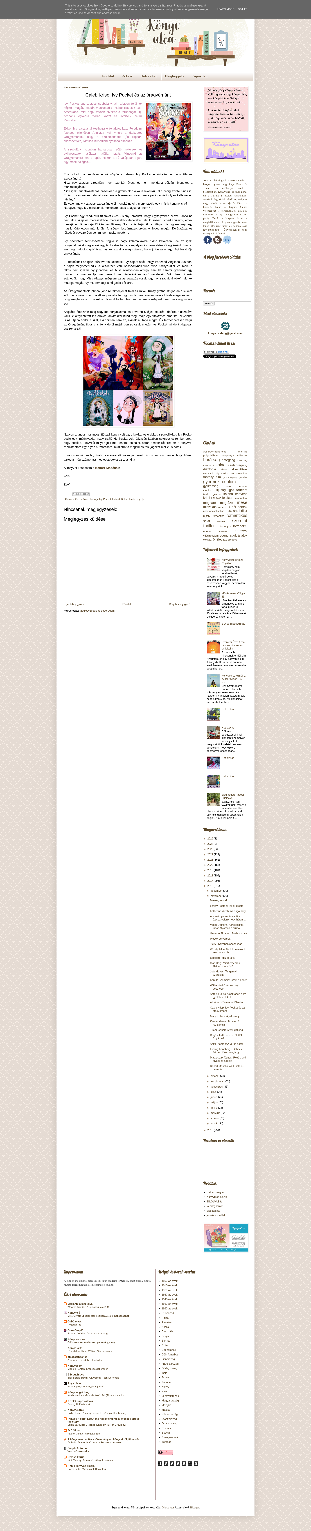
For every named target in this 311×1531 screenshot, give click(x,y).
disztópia (209, 469)
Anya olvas (74, 1383)
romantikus (236, 515)
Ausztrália (167, 1331)
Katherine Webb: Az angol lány (228, 911)
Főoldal (108, 76)
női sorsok (239, 507)
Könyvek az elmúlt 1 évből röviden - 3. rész (233, 679)
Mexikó (166, 1409)
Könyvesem (74, 1365)
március (216, 1112)
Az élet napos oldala (80, 1401)
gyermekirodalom (219, 481)
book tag (241, 460)
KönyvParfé (74, 1348)
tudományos (224, 526)
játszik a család (216, 1215)
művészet (224, 507)
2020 (210, 864)
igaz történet (237, 490)
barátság (211, 459)
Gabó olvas (74, 1321)
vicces (241, 530)
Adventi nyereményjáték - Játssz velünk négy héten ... (228, 918)
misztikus (210, 507)
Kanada (166, 1382)
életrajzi (207, 539)
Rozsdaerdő (74, 1324)
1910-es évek (170, 1285)
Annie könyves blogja (80, 1465)
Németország (170, 1414)
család (219, 464)
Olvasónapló (75, 1330)
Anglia (165, 1326)
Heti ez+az (149, 76)
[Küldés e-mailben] (74, 494)
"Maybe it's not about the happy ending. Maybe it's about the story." (103, 1420)
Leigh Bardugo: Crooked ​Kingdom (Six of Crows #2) (97, 1424)
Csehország (169, 1349)
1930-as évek (170, 1294)
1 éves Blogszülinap (233, 623)
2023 (210, 848)
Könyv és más (76, 1339)
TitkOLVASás (214, 1201)
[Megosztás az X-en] (81, 494)
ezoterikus (241, 473)
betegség (228, 460)
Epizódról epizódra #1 (222, 957)
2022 (210, 854)
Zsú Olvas (73, 1430)
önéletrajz (220, 539)
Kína (164, 1391)
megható (209, 503)
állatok (242, 535)
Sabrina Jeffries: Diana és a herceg (87, 1333)
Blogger (194, 1507)
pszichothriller (237, 511)
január (214, 1123)
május (214, 1102)
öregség (232, 539)
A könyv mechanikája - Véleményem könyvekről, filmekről (103, 1439)
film (218, 477)
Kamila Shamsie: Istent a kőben (228, 979)
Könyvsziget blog (78, 1392)
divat (224, 469)
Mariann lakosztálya (80, 1303)
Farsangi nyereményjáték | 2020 (85, 1386)
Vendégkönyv (215, 1206)
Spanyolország (170, 1437)
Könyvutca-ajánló (217, 1196)
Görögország (169, 1368)
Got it (242, 9)
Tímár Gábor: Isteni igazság (226, 1029)
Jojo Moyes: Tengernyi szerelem (223, 973)
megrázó (226, 503)
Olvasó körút (75, 1456)
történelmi (240, 526)
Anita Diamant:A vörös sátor (226, 1043)
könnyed (216, 497)
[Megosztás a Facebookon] (84, 494)
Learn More (225, 9)
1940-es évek (170, 1299)
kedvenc (241, 494)
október (215, 1075)
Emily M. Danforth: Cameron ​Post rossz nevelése (95, 1442)
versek (223, 531)
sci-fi (206, 521)
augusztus (217, 1086)
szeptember (218, 1081)
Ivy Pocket (105, 499)
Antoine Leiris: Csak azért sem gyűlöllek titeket (228, 995)
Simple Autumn (77, 1448)
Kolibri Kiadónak (107, 467)
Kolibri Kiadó (128, 499)
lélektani (228, 498)
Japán (165, 1377)
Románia (167, 1428)
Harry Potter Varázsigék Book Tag (86, 1468)
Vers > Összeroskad (78, 1451)
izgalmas (216, 494)
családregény (237, 465)
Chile (165, 1345)
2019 (210, 870)
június (214, 1097)
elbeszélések (239, 469)
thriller (209, 525)
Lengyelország (170, 1395)
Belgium (166, 1336)
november (217, 895)
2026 (210, 838)
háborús (242, 486)
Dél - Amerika (170, 1354)
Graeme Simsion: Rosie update (228, 933)
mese (242, 502)
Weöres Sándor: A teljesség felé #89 (88, 1306)
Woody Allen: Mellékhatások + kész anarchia (227, 951)
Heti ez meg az (215, 1192)
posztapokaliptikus (213, 511)
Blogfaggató (174, 76)
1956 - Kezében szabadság (226, 943)
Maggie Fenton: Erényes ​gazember (87, 1368)
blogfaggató (213, 1210)
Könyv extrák (75, 1409)
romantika (218, 515)
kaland (116, 499)
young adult (228, 535)
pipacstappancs (77, 1356)
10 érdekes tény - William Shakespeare (89, 1351)
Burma (166, 1340)
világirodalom (211, 535)
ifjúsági (94, 499)
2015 (210, 1130)
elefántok (208, 473)
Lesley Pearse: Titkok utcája (226, 905)
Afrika (165, 1317)
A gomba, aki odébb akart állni (84, 1360)
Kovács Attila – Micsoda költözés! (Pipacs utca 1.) (95, 1395)
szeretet (239, 520)
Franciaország (170, 1363)
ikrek (206, 494)
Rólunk (127, 76)
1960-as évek (170, 1308)
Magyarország (170, 1400)
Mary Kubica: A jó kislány (225, 1016)
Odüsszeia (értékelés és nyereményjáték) (91, 1342)
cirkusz (207, 465)
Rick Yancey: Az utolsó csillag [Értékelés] (90, 1460)
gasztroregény (230, 477)
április (214, 1107)
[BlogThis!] (77, 494)
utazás (207, 531)
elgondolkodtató (225, 473)
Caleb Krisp (81, 499)
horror (228, 486)
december (217, 890)
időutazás (209, 490)
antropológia (227, 455)
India (164, 1372)
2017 (210, 880)
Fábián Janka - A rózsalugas (83, 1433)
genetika (243, 477)
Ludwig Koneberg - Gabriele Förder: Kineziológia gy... (226, 1050)
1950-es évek (170, 1303)
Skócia (166, 1432)
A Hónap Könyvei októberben (227, 1002)
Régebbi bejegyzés (180, 604)
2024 (210, 843)
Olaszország (169, 1418)
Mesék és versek (220, 938)
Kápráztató (200, 76)
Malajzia (166, 1405)
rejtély (140, 499)
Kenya (165, 1386)
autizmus (241, 455)
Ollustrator (168, 1507)
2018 (210, 875)
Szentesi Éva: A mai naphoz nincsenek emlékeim (233, 645)
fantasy (208, 477)
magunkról (241, 498)
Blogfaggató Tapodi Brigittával (233, 796)
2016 (210, 885)
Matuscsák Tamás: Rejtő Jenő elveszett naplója (228, 1059)
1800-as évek (170, 1280)
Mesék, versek (219, 900)
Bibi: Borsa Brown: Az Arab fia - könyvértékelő (93, 1377)
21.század (168, 1313)
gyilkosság (210, 486)
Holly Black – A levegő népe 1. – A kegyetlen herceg (96, 1413)
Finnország (168, 1359)
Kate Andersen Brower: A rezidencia (224, 1023)
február (215, 1118)
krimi (206, 498)
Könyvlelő (73, 1312)
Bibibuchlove (75, 1374)
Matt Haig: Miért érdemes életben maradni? (225, 964)
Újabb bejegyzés (74, 604)
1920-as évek (170, 1290)
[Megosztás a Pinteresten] (88, 494)
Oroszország (169, 1423)
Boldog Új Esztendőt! (79, 1404)
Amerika (167, 1322)
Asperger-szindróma (214, 451)
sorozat (221, 521)
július (214, 1091)
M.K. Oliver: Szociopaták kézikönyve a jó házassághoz (98, 1315)
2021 (210, 859)
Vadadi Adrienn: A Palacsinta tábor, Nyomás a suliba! (226, 926)
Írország (166, 1441)
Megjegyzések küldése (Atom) (98, 610)
